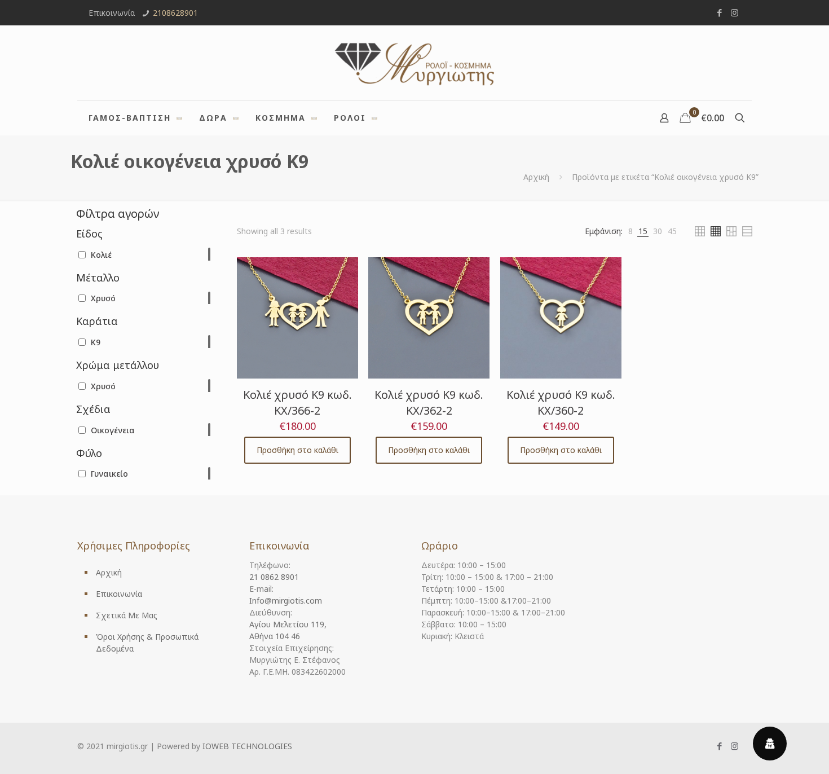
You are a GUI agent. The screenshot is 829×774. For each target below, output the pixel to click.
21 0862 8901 (274, 576)
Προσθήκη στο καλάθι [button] (297, 450)
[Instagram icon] (734, 12)
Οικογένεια (113, 430)
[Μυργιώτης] (414, 62)
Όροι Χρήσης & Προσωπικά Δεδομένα (147, 642)
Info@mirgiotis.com (285, 600)
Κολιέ (101, 254)
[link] (630, 231)
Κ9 (95, 342)
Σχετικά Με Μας (126, 615)
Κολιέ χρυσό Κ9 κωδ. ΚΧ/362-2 (428, 402)
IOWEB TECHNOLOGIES (247, 746)
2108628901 (175, 12)
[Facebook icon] (719, 12)
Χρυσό (103, 298)
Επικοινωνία (119, 593)
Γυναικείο (109, 473)
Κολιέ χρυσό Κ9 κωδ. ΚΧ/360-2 (560, 402)
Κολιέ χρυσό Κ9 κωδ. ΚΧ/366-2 (297, 402)
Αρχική (536, 176)
